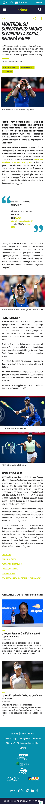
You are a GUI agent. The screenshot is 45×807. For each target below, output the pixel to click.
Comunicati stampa (10, 738)
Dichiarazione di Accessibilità (27, 743)
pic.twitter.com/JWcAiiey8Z (22, 221)
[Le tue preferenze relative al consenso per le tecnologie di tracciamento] (41, 803)
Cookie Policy (36, 738)
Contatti (23, 748)
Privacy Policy (25, 738)
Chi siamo (14, 733)
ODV (13, 743)
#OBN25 (18, 217)
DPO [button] (7, 743)
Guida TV (9, 2)
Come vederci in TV (27, 733)
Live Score (23, 2)
